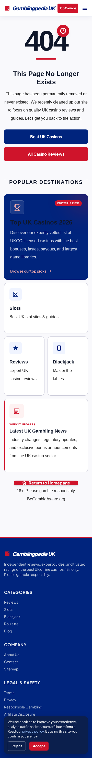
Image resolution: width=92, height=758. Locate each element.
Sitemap (11, 669)
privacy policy (33, 731)
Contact (11, 661)
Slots (8, 609)
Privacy (10, 699)
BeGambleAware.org (46, 499)
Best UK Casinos (46, 136)
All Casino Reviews (46, 154)
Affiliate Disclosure (19, 714)
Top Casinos (68, 8)
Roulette (11, 623)
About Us (11, 654)
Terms (9, 692)
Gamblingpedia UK (29, 8)
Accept (39, 746)
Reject (17, 746)
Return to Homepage (49, 483)
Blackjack (12, 616)
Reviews (11, 602)
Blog (8, 631)
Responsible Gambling (23, 707)
